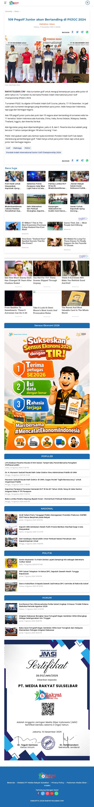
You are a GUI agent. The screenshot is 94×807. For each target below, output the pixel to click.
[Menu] (6, 3)
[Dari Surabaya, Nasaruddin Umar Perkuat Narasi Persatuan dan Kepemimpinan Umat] (11, 542)
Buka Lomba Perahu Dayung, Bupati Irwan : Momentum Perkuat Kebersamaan (40, 499)
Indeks (47, 785)
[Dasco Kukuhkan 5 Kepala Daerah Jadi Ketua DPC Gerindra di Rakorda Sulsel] (11, 586)
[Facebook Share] (72, 32)
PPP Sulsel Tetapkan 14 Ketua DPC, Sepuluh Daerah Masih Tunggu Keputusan (49, 572)
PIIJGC (27, 148)
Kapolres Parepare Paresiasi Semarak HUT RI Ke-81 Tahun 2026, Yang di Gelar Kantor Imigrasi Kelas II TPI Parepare (43, 490)
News (52, 24)
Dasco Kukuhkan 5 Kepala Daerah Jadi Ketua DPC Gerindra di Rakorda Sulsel (53, 584)
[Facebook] (38, 793)
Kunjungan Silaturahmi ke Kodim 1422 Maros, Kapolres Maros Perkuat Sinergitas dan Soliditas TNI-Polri (56, 208)
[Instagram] (47, 793)
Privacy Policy (58, 783)
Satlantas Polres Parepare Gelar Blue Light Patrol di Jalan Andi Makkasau (36, 186)
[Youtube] (52, 793)
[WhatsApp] (56, 793)
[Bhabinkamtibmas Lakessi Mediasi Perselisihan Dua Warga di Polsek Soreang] (14, 199)
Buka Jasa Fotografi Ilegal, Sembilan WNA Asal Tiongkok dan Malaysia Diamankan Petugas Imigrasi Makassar (51, 629)
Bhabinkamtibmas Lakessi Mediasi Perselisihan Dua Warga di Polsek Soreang (13, 208)
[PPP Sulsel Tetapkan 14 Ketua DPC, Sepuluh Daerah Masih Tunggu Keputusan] (11, 575)
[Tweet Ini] (77, 32)
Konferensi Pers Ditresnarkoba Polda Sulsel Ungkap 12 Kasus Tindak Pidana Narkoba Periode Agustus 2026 (53, 605)
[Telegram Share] (82, 32)
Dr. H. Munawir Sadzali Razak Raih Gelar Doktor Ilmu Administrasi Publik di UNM (41, 472)
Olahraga (17, 148)
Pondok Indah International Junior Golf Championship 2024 (33, 152)
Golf (8, 148)
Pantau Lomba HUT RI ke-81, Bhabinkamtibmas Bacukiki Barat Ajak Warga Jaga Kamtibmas (57, 186)
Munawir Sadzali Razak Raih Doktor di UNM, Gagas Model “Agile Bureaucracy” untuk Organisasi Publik (43, 481)
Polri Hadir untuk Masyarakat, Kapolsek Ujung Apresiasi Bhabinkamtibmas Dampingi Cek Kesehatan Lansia (13, 186)
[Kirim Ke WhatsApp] (87, 32)
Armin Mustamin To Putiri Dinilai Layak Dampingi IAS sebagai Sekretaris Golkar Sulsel (51, 561)
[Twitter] (43, 793)
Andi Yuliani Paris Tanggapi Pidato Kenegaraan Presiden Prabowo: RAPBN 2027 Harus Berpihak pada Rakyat (52, 516)
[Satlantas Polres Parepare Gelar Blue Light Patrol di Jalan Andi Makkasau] (36, 176)
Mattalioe (43, 24)
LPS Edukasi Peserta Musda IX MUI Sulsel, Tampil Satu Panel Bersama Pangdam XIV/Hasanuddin (41, 464)
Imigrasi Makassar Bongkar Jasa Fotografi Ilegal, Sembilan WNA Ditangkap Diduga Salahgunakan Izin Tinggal (53, 617)
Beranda (11, 783)
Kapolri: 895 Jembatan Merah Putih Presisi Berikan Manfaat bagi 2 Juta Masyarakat (51, 528)
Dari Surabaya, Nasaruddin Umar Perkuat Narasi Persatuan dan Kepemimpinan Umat (47, 540)
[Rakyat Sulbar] (13, 3)
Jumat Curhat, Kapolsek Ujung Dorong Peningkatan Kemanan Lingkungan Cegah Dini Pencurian (79, 208)
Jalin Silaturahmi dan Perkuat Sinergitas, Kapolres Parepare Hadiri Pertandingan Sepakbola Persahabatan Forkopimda (36, 208)
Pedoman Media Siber (77, 783)
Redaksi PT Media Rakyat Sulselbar (33, 783)
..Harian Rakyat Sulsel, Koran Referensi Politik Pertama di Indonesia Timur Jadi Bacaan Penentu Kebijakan (79, 186)
